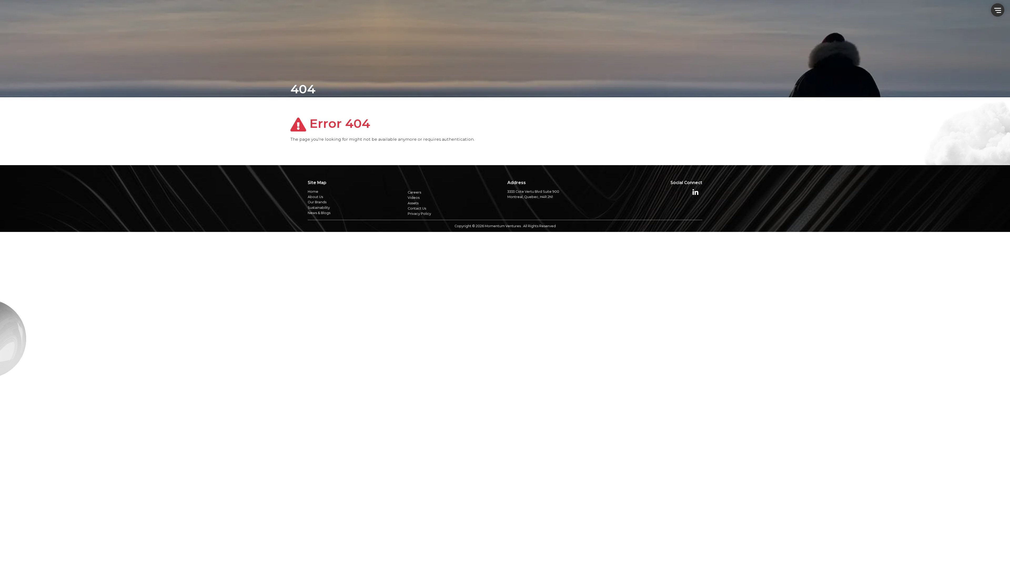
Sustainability (319, 208)
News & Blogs (319, 213)
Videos (414, 198)
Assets (413, 203)
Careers (414, 192)
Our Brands (317, 202)
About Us (315, 197)
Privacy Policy (419, 214)
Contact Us (417, 208)
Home (313, 192)
